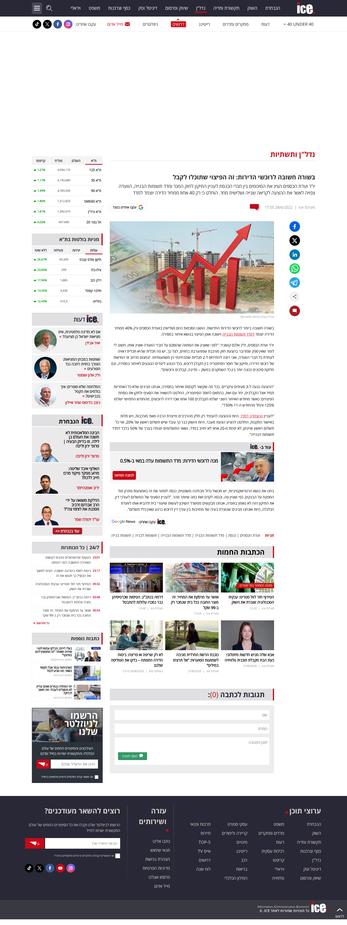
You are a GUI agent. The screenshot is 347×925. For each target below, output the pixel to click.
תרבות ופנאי (200, 824)
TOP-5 (205, 842)
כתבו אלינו (161, 841)
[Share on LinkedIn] (294, 254)
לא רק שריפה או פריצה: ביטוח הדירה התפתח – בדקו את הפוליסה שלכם (137, 660)
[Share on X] (294, 240)
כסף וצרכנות (119, 8)
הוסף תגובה (130, 756)
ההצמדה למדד (252, 416)
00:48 (96, 597)
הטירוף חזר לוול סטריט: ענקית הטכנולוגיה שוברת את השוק (251, 599)
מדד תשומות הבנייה (176, 535)
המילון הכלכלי (235, 878)
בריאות (241, 869)
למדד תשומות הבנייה (238, 334)
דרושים (205, 860)
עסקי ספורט (237, 824)
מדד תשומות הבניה (209, 535)
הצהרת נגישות (157, 859)
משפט (94, 8)
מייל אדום (115, 24)
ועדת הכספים (250, 535)
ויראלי (76, 8)
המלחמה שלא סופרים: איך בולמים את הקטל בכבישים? (80, 391)
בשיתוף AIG (156, 671)
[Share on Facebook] (294, 226)
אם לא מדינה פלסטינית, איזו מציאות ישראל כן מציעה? (79, 334)
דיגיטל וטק (147, 8)
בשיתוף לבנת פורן (63, 675)
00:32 (96, 584)
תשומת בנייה (121, 535)
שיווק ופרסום (176, 8)
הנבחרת (272, 8)
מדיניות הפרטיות (156, 868)
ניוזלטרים (150, 24)
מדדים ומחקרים (271, 833)
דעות (265, 24)
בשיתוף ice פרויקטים (61, 659)
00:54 (96, 610)
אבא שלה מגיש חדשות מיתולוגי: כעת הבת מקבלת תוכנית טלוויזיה (249, 657)
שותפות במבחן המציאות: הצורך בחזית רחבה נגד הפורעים (81, 364)
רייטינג (204, 24)
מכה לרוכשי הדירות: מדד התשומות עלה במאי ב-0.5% (169, 461)
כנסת (232, 535)
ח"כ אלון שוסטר (88, 375)
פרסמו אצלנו (159, 877)
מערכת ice (307, 207)
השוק (252, 8)
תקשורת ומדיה (226, 8)
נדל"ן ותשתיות (292, 154)
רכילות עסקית (273, 851)
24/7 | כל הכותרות (80, 547)
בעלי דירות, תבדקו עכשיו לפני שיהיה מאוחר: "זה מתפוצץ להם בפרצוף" (53, 651)
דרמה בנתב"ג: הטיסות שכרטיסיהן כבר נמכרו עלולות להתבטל (137, 599)
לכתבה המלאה (124, 475)
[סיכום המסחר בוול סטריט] (247, 577)
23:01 (96, 557)
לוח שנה (203, 869)
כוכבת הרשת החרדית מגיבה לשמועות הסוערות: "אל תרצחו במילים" (196, 660)
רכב (244, 860)
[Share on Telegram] (294, 282)
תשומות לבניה (146, 535)
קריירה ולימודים (234, 833)
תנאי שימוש (160, 850)
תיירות (205, 833)
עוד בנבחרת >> (67, 531)
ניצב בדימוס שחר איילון (82, 402)
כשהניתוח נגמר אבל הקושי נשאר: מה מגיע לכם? (56, 669)
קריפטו (278, 860)
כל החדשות (42, 623)
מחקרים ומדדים (236, 24)
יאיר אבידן (92, 343)
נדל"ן (200, 8)
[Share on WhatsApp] (294, 268)
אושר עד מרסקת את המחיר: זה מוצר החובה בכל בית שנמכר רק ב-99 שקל (195, 602)
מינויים (242, 842)
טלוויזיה (278, 878)
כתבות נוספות (85, 638)
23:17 (96, 571)
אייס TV (204, 851)
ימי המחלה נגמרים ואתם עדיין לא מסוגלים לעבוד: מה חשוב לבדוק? (54, 689)
